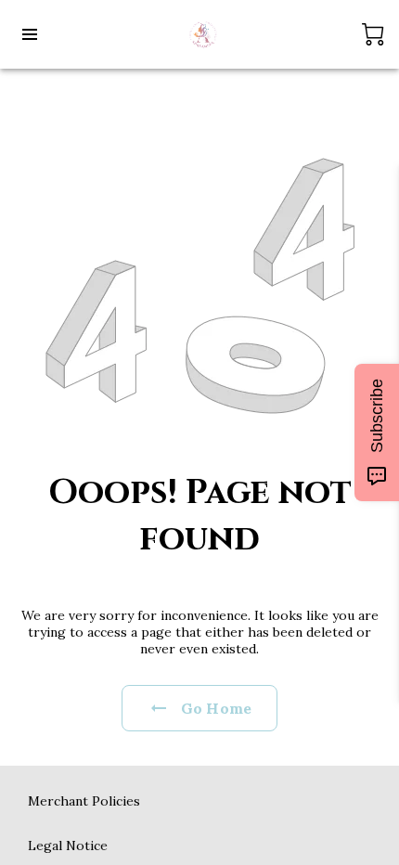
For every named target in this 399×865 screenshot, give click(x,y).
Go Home (216, 708)
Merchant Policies (84, 801)
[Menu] (30, 34)
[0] (373, 34)
